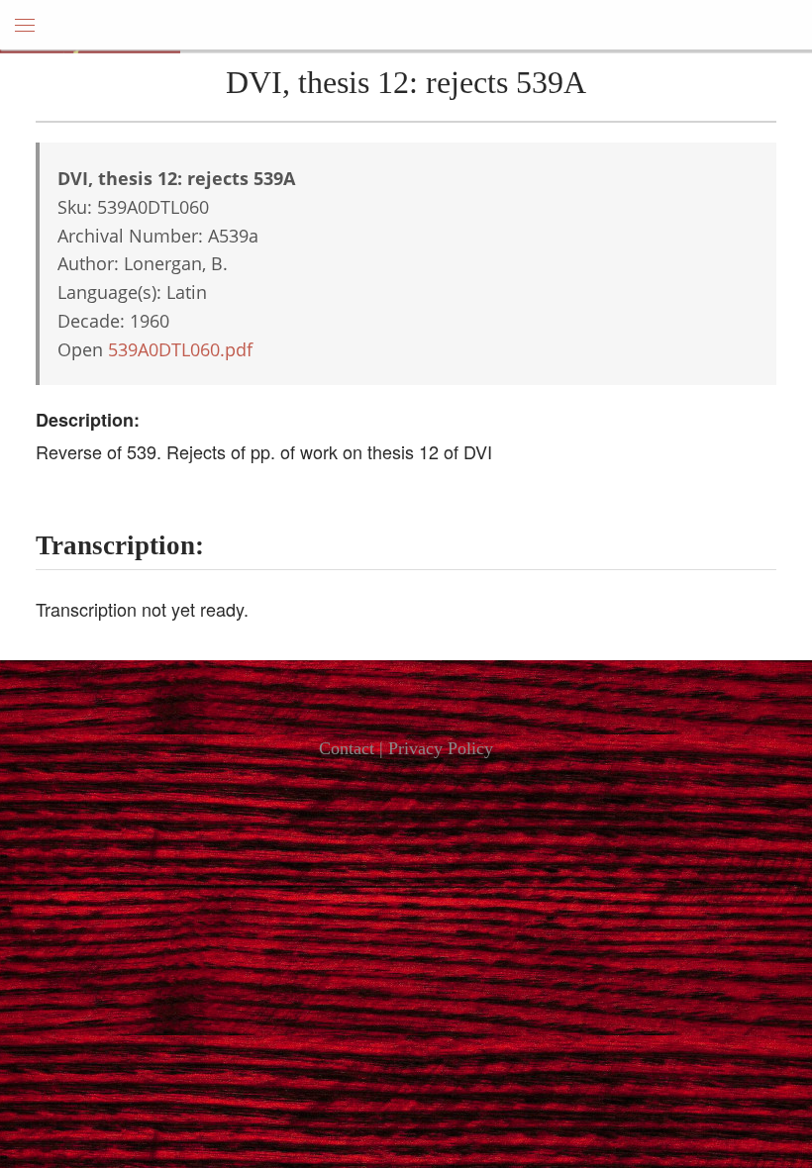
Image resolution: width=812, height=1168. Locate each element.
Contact (346, 748)
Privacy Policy (440, 748)
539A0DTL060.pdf (180, 349)
